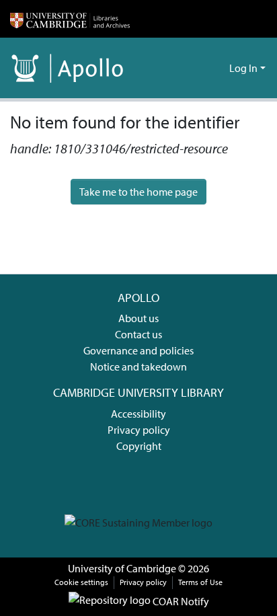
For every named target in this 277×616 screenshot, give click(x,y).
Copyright (138, 446)
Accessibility (138, 413)
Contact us (138, 334)
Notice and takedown (138, 366)
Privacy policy (139, 429)
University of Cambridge (122, 568)
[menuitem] (216, 68)
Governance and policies (138, 350)
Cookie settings (81, 582)
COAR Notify (180, 601)
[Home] (70, 18)
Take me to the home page (138, 191)
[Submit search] (197, 68)
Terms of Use (200, 582)
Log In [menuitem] (243, 68)
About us (138, 318)
